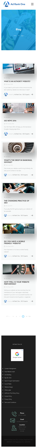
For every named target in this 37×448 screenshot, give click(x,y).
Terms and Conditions (10, 402)
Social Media (7, 384)
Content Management (10, 368)
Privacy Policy (8, 399)
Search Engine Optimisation (11, 381)
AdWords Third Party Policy (11, 393)
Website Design (8, 387)
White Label (7, 390)
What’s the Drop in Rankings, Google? (18, 161)
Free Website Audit (9, 371)
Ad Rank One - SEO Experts (21, 94)
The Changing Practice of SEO (16, 202)
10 (29, 316)
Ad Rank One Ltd (17, 344)
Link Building (7, 375)
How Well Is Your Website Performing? (16, 283)
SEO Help (8, 78)
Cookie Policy (8, 396)
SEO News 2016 (10, 121)
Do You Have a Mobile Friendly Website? (14, 242)
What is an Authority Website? (17, 81)
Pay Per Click (7, 378)
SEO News (8, 117)
